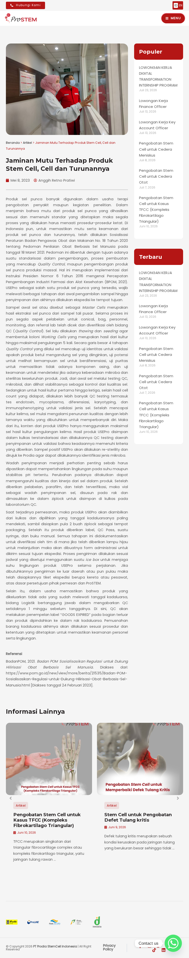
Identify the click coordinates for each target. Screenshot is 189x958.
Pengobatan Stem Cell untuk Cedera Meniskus (156, 149)
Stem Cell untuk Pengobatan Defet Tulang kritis (138, 817)
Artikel (27, 143)
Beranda (13, 143)
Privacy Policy (109, 947)
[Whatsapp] (173, 943)
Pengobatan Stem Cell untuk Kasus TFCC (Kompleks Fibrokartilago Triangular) (156, 209)
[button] (11, 798)
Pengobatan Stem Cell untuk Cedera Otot (156, 176)
